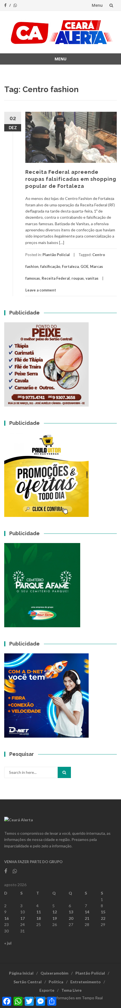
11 (38, 911)
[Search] (64, 772)
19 (54, 918)
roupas (77, 278)
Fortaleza (70, 266)
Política (56, 981)
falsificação (50, 266)
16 (6, 918)
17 (22, 918)
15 (103, 911)
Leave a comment (40, 290)
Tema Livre (71, 990)
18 (38, 918)
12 (54, 911)
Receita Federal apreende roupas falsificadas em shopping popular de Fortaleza (70, 179)
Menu (97, 5)
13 (71, 911)
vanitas (92, 278)
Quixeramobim (54, 973)
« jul (8, 943)
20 (71, 918)
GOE (84, 266)
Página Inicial (21, 973)
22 (103, 918)
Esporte (46, 990)
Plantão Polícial (56, 254)
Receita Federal (56, 278)
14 (87, 911)
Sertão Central (28, 981)
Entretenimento (85, 981)
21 (87, 918)
